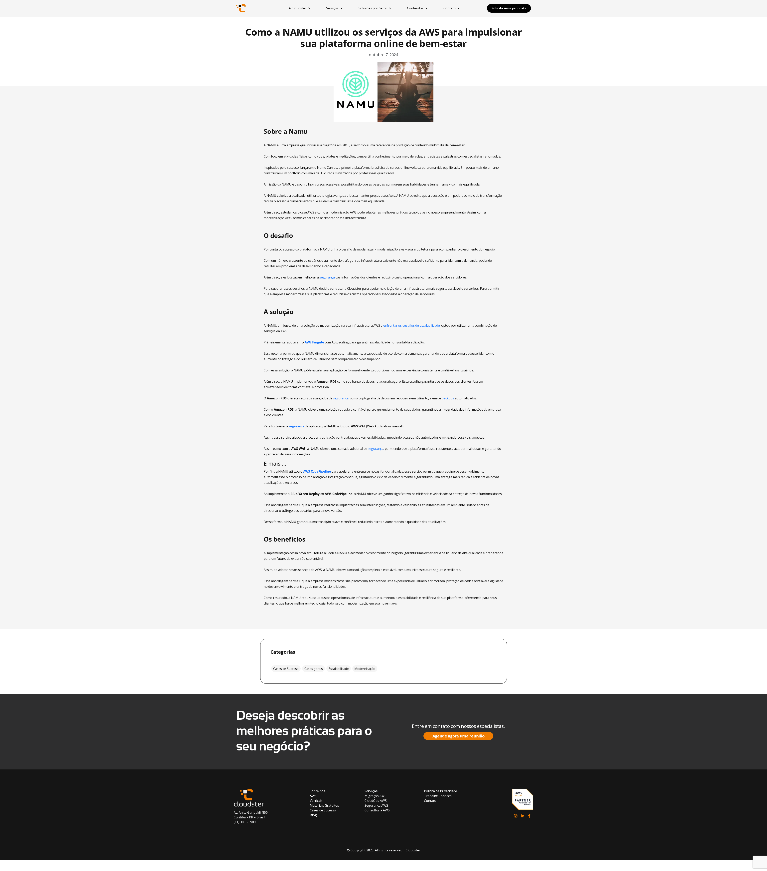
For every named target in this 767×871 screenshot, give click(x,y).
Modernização (364, 668)
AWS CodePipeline (317, 471)
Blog (313, 815)
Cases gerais (313, 668)
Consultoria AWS (377, 810)
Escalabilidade (339, 668)
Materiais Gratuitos (324, 805)
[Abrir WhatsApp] (757, 861)
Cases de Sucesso (286, 668)
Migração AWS (375, 796)
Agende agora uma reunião (458, 736)
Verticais (316, 800)
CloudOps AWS (376, 800)
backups (448, 398)
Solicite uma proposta (509, 8)
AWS (313, 796)
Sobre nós (317, 791)
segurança (327, 277)
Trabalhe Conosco (438, 796)
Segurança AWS (376, 805)
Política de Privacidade (440, 791)
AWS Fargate (314, 342)
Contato (430, 800)
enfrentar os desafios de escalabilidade (411, 325)
